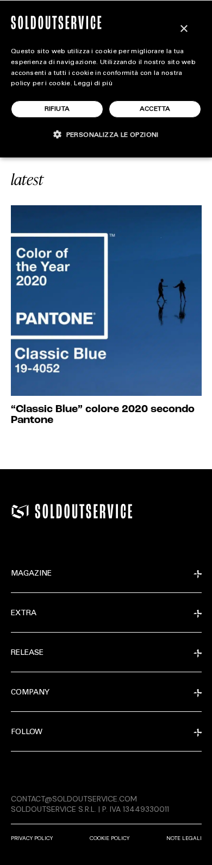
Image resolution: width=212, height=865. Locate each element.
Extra (23, 613)
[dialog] (106, 78)
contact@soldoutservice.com (74, 799)
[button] (106, 134)
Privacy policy (32, 838)
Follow (26, 732)
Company (30, 693)
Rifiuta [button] (57, 109)
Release (27, 653)
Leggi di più (93, 83)
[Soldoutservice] (20, 511)
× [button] (183, 29)
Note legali (184, 838)
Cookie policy (109, 838)
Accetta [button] (155, 109)
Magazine (31, 574)
